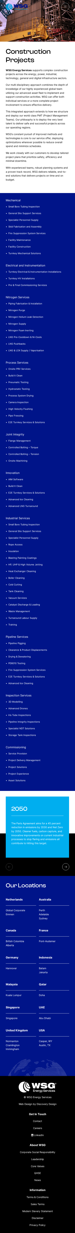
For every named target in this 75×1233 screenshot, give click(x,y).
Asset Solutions (16, 780)
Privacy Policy (37, 1225)
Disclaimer (37, 1217)
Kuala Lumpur (13, 995)
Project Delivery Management (24, 760)
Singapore (11, 1018)
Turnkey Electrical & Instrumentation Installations (34, 271)
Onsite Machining (17, 460)
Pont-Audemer (47, 941)
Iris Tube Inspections (19, 715)
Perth (42, 910)
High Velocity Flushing (20, 408)
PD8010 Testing (16, 663)
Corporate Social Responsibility (37, 1152)
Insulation (13, 551)
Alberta (10, 945)
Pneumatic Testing (18, 382)
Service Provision (17, 753)
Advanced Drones (18, 708)
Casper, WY (45, 1041)
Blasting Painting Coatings (22, 557)
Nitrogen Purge (16, 310)
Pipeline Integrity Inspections (24, 721)
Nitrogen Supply (17, 323)
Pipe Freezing (15, 415)
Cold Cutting (15, 584)
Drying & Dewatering (19, 656)
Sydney (43, 918)
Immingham (12, 1049)
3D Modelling (15, 701)
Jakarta (43, 972)
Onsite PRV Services (19, 368)
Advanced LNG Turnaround (23, 506)
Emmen (10, 914)
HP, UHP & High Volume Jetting (25, 564)
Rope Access (15, 544)
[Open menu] (65, 7)
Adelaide (44, 914)
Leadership (37, 1159)
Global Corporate (15, 910)
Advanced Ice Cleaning (20, 499)
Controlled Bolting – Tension (23, 454)
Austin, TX (44, 1045)
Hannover (11, 968)
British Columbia (15, 941)
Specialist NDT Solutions (21, 728)
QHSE (37, 1173)
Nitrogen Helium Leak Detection (25, 316)
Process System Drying (20, 395)
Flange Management (19, 440)
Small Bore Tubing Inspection (24, 206)
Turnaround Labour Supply (22, 617)
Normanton (12, 1041)
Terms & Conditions (37, 1197)
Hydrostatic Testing (19, 388)
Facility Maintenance (19, 240)
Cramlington (13, 1045)
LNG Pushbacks (16, 343)
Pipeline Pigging (17, 643)
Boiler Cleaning (16, 577)
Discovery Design (47, 1103)
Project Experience (18, 773)
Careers (37, 1128)
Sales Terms (37, 1204)
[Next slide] (65, 866)
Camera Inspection (18, 402)
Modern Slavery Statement (37, 1211)
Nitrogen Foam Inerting (20, 330)
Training (12, 624)
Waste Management (19, 611)
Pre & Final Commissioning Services (27, 285)
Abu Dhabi (45, 1018)
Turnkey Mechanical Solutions (24, 253)
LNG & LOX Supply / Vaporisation (26, 350)
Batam (42, 968)
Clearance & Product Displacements (27, 649)
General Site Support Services (24, 213)
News (37, 1180)
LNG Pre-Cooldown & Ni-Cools (25, 337)
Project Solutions (17, 767)
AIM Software (15, 479)
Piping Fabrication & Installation (25, 303)
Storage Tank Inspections (22, 735)
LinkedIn (38, 1135)
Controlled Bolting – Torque (23, 447)
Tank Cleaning (16, 591)
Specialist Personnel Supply (23, 219)
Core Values (37, 1166)
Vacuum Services (17, 597)
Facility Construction (19, 246)
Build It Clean (15, 375)
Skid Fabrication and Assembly (25, 226)
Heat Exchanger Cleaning (22, 571)
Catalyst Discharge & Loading (24, 604)
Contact (37, 1121)
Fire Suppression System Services (27, 233)
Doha (42, 995)
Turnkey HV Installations (21, 278)
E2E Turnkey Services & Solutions (26, 422)
